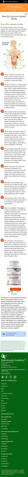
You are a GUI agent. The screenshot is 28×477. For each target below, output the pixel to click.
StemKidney (4, 438)
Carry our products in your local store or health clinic (13, 370)
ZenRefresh (4, 446)
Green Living (4, 398)
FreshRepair (4, 466)
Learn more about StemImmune (11, 334)
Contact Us (4, 386)
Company (4, 383)
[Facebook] (6, 377)
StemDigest (4, 436)
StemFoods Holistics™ (13, 360)
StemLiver (4, 434)
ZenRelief (3, 444)
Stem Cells (4, 396)
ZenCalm (3, 451)
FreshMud (4, 459)
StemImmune (5, 298)
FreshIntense (5, 463)
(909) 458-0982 (6, 365)
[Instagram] (15, 377)
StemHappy (4, 428)
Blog (2, 388)
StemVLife (4, 419)
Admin (4, 410)
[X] (11, 377)
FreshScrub (4, 456)
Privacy (3, 405)
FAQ (2, 391)
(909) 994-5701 (13, 367)
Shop (2, 401)
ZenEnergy (4, 449)
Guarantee (4, 403)
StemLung (4, 426)
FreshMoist (4, 461)
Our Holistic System (7, 393)
